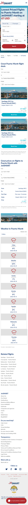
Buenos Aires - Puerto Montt (8, 364)
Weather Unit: (24, 231)
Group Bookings (5, 427)
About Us (3, 396)
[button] (15, 23)
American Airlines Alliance (8, 402)
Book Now (14, 114)
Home (2, 55)
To (3, 34)
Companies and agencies (7, 408)
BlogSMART (4, 417)
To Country (3, 474)
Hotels (2, 410)
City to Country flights (23, 474)
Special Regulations (6, 441)
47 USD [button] (5, 18)
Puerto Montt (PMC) (8, 36)
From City (10, 476)
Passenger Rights (5, 443)
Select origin (6, 31)
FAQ (2, 425)
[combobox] (14, 72)
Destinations (4, 400)
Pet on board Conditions (7, 450)
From (4, 30)
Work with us (4, 462)
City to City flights (14, 474)
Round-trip (5, 23)
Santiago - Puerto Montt (7, 357)
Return (16, 39)
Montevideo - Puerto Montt (8, 380)
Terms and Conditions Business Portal (11, 452)
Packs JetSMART (5, 404)
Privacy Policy (4, 446)
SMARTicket (4, 415)
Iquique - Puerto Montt (7, 371)
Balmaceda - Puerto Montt (8, 362)
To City (8, 474)
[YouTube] (15, 469)
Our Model (4, 398)
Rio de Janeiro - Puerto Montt (9, 385)
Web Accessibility (5, 456)
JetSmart (6, 498)
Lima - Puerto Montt (6, 378)
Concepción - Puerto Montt (8, 359)
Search (14, 46)
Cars (2, 412)
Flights (9, 55)
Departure (5, 39)
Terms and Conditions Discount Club (11, 448)
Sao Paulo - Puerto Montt (8, 382)
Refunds (3, 429)
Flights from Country (17, 476)
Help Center (4, 423)
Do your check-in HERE (7, 431)
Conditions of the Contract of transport (11, 439)
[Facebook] (11, 469)
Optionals (3, 406)
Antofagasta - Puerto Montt (8, 366)
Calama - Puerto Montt (7, 373)
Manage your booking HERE (8, 433)
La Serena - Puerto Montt (8, 369)
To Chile (15, 55)
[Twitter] (6, 469)
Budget (2, 81)
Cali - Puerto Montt (6, 376)
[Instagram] (20, 469)
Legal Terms (4, 454)
